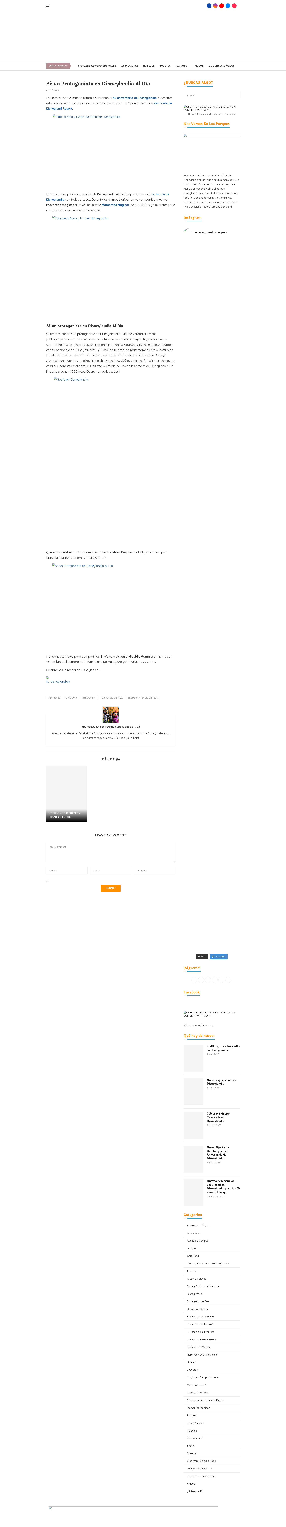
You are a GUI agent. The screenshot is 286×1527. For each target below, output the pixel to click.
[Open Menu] (47, 5)
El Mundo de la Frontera (200, 1331)
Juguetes (192, 1369)
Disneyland (71, 698)
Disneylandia (88, 698)
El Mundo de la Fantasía (200, 1324)
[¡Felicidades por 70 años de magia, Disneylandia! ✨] (226, 305)
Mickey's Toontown (198, 1392)
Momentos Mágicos (221, 66)
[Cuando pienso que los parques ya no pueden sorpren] (198, 613)
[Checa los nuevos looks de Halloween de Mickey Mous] (198, 904)
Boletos (165, 66)
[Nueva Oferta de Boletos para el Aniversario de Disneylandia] (193, 1159)
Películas (192, 1430)
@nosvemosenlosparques (199, 1025)
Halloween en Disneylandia (202, 1354)
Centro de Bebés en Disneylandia (65, 815)
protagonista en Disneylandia (143, 698)
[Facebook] (209, 5)
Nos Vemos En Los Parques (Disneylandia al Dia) (111, 727)
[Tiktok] (234, 5)
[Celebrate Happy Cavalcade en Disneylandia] (193, 1125)
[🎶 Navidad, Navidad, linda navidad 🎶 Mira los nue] (198, 265)
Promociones (195, 1438)
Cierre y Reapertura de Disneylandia (208, 1263)
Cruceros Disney (196, 1278)
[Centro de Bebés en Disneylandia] (66, 794)
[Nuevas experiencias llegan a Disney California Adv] (226, 897)
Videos (198, 66)
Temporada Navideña (199, 1468)
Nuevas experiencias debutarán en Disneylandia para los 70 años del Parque (223, 1186)
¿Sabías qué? (194, 1491)
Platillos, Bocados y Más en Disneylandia (223, 1048)
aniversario (54, 698)
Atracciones (129, 66)
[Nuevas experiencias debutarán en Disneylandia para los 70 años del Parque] (193, 1192)
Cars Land (193, 1255)
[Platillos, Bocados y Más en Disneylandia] (193, 1058)
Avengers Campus (197, 1240)
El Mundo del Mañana (199, 1347)
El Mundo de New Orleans (201, 1339)
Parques (181, 66)
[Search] (203, 5)
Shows (191, 1445)
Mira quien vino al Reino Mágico (205, 1400)
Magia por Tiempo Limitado (203, 1377)
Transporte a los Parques (201, 1476)
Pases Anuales (195, 1423)
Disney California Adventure (203, 1286)
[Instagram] (215, 5)
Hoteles (148, 66)
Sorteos (191, 1453)
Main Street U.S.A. (197, 1384)
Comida (191, 1271)
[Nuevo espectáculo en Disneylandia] (193, 1091)
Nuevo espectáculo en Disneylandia (221, 1082)
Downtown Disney (197, 1309)
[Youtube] (221, 5)
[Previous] (73, 66)
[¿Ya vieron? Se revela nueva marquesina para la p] (226, 511)
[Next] (76, 66)
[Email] (228, 5)
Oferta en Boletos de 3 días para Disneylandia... (103, 66)
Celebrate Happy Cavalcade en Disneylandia (218, 1117)
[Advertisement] (143, 36)
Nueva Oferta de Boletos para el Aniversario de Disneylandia (218, 1153)
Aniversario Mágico (198, 1225)
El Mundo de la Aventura (201, 1316)
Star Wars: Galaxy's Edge (201, 1460)
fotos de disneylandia (112, 698)
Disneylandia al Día (198, 1301)
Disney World (194, 1293)
